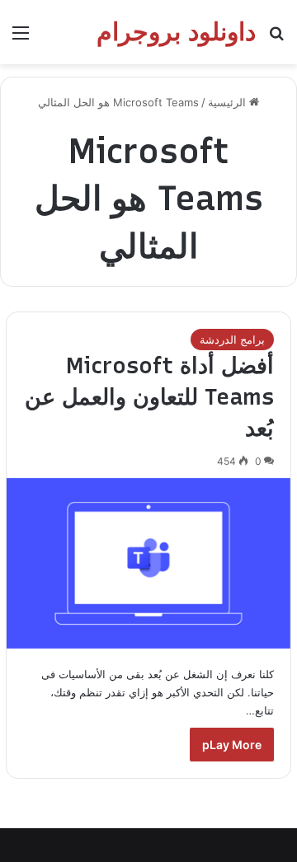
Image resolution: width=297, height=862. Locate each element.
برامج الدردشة (232, 339)
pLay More (232, 745)
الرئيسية (228, 102)
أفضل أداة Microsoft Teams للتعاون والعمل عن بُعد (149, 397)
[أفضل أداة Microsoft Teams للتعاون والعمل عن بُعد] (148, 563)
